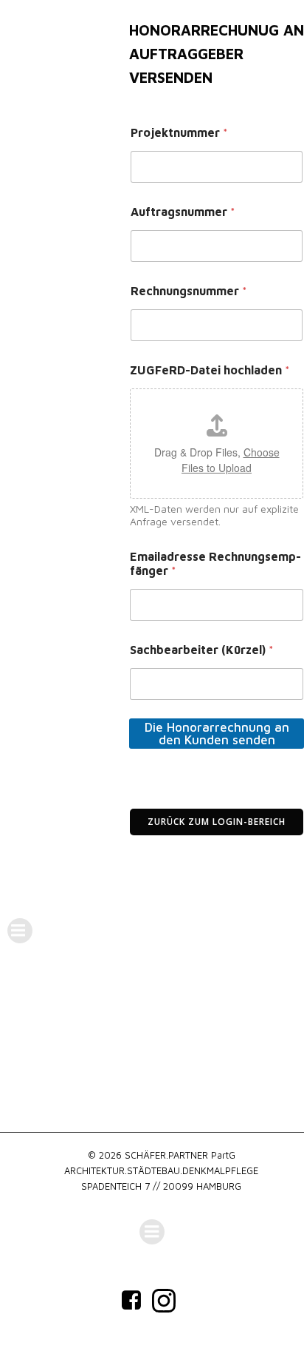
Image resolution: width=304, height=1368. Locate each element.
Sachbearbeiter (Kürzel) (202, 649)
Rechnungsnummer (189, 290)
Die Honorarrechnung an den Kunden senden (217, 733)
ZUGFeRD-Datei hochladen (210, 370)
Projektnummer (179, 132)
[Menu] (19, 930)
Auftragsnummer (183, 211)
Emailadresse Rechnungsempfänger (215, 563)
